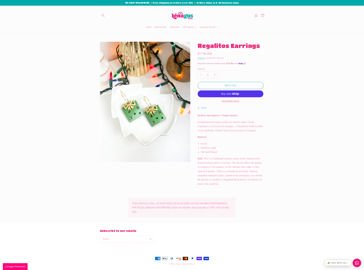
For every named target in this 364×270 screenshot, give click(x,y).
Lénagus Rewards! (15, 266)
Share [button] (203, 107)
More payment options (230, 101)
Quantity (201, 69)
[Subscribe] (150, 239)
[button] (103, 15)
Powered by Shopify (188, 264)
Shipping (201, 58)
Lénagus (178, 264)
